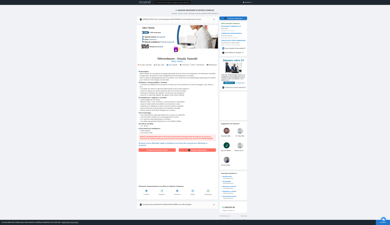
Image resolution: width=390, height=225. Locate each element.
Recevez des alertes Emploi (158, 150)
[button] (172, 2)
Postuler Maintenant (198, 150)
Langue (244, 216)
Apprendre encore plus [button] (70, 222)
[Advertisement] (177, 169)
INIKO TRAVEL (177, 61)
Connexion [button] (247, 2)
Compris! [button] (383, 222)
